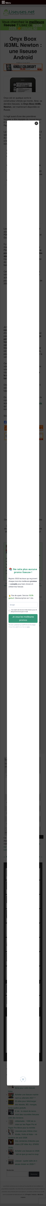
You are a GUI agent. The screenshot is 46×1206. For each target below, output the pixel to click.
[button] (4, 2)
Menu (8, 2)
